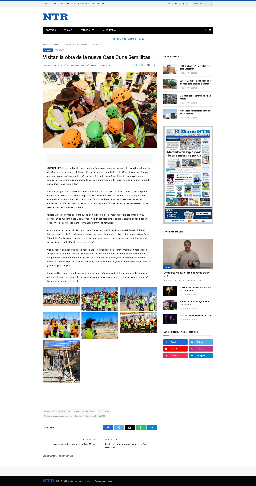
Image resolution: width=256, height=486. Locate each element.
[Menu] (210, 30)
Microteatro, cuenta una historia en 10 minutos (195, 289)
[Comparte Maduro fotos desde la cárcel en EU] (188, 254)
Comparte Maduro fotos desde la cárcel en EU (186, 274)
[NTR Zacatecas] (55, 16)
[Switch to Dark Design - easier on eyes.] (205, 30)
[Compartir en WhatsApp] (142, 65)
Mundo (167, 267)
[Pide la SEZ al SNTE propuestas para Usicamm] (170, 69)
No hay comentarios (76, 65)
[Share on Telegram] (154, 65)
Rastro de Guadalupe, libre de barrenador (194, 303)
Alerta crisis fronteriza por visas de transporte (196, 112)
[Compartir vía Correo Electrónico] (148, 65)
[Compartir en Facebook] (130, 65)
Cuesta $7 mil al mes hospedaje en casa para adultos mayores (89, 3)
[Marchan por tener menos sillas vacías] (170, 99)
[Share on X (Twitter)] (136, 65)
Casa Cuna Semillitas (84, 411)
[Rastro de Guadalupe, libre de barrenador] (170, 305)
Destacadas (103, 411)
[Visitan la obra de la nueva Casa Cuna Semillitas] (100, 147)
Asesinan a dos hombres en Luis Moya (74, 444)
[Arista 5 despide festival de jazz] (170, 319)
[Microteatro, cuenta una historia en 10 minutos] (170, 291)
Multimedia (109, 30)
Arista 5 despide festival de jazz (195, 315)
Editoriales (87, 30)
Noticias (67, 30)
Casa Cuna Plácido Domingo (57, 411)
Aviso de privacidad (103, 481)
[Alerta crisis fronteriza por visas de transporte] (170, 114)
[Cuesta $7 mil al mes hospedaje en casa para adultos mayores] (170, 84)
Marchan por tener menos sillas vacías (195, 97)
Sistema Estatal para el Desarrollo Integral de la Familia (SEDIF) (74, 416)
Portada (51, 30)
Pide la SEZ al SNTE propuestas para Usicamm (195, 67)
